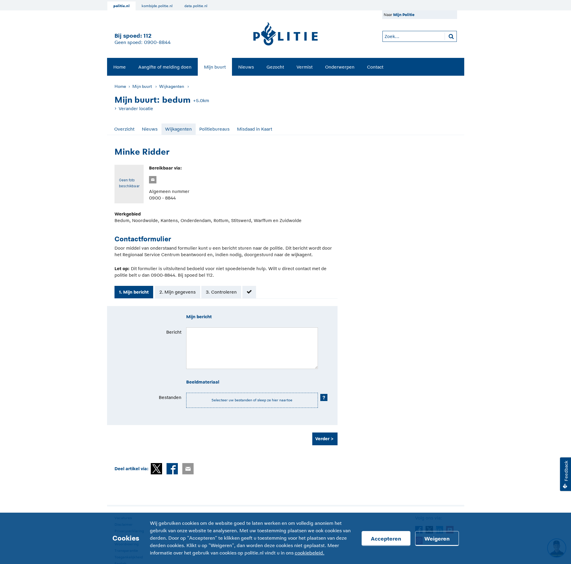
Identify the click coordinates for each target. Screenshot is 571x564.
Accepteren (386, 539)
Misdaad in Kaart (254, 129)
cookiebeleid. (309, 553)
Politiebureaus (214, 129)
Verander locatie (136, 108)
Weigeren (437, 539)
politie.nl (121, 6)
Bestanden (170, 397)
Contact (375, 67)
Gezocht (275, 67)
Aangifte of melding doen (165, 67)
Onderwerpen (339, 67)
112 (147, 35)
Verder (322, 438)
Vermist (305, 67)
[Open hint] (323, 397)
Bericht (173, 332)
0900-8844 (157, 42)
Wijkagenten (171, 86)
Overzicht (124, 129)
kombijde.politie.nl (157, 6)
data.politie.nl (195, 6)
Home (119, 67)
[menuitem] (119, 67)
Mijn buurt (215, 67)
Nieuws (246, 67)
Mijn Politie (404, 14)
